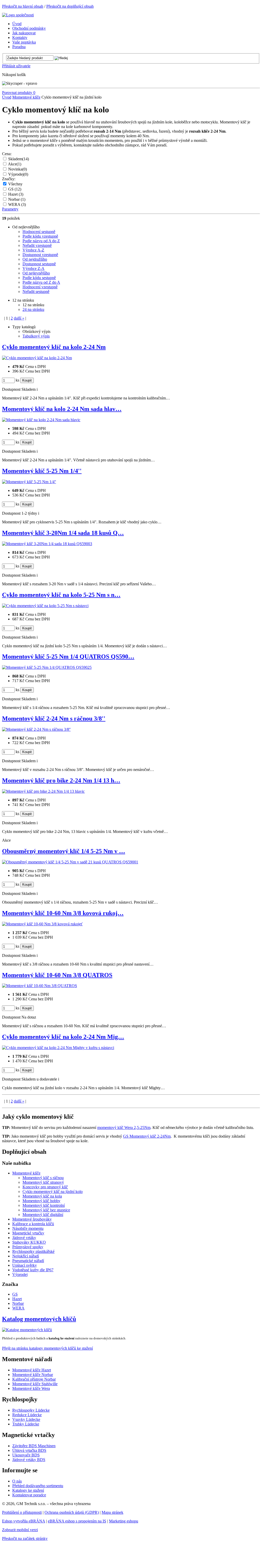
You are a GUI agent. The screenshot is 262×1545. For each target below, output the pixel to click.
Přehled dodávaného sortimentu (37, 1486)
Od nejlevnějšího (36, 273)
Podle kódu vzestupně (40, 236)
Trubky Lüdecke (25, 1424)
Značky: (8, 179)
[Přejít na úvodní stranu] (18, 15)
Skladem (18, 159)
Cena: (7, 154)
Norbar (16, 199)
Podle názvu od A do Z (41, 241)
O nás (17, 1481)
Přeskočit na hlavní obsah (22, 6)
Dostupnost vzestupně (40, 254)
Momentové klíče (26, 97)
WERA (17, 204)
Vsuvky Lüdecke (26, 1419)
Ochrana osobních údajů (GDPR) (72, 1512)
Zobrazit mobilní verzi (20, 1530)
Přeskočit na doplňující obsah (70, 6)
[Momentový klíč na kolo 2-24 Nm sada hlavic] (41, 420)
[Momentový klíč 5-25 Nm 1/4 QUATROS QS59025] (47, 667)
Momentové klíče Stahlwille (35, 1384)
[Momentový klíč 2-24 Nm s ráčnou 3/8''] (36, 729)
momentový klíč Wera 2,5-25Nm (123, 1127)
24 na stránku (33, 309)
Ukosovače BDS (26, 1455)
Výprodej (18, 174)
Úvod (6, 97)
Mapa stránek (112, 1512)
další (19, 318)
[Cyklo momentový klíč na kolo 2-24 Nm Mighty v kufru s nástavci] (58, 1047)
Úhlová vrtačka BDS (29, 1450)
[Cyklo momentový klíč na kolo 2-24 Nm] (37, 358)
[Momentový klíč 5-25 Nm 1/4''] (29, 482)
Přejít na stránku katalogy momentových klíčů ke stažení (47, 1348)
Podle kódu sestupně (39, 278)
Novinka (17, 169)
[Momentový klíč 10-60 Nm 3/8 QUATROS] (39, 985)
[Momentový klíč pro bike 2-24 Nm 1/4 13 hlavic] (43, 791)
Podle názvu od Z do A (41, 282)
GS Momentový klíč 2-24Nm (147, 1136)
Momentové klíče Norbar (32, 1374)
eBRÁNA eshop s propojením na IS (77, 1521)
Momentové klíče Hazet (31, 1370)
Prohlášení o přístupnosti (22, 1512)
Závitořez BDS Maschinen (34, 1446)
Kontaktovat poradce (29, 1495)
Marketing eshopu (123, 1521)
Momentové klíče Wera (31, 1388)
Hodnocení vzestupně (40, 287)
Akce (14, 164)
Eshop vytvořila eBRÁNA (23, 1521)
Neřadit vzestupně (37, 245)
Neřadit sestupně (36, 291)
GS (14, 189)
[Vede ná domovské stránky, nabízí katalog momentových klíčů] (27, 1330)
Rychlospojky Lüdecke (31, 1410)
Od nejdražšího (35, 259)
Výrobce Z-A (34, 268)
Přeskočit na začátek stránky (25, 1538)
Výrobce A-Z (33, 250)
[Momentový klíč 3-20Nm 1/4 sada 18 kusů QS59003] (47, 544)
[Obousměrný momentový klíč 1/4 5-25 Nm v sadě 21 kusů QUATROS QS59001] (70, 862)
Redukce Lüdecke (27, 1415)
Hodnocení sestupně (39, 231)
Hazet (15, 194)
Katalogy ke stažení (28, 1490)
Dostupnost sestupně (39, 264)
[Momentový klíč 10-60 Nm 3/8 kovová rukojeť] (42, 924)
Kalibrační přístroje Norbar (34, 1379)
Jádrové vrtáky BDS (28, 1459)
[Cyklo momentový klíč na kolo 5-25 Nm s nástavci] (45, 606)
